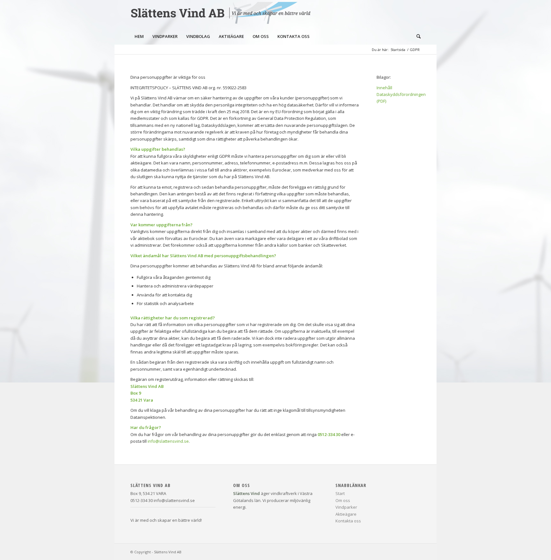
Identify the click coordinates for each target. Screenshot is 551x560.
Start (340, 493)
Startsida (398, 49)
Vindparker (346, 507)
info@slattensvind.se (168, 441)
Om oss (342, 500)
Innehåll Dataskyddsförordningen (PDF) (401, 94)
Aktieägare (345, 514)
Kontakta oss (348, 521)
